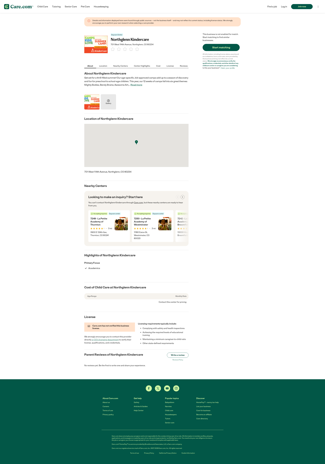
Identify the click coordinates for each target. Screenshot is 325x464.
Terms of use (108, 410)
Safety (136, 402)
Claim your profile (228, 68)
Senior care (169, 423)
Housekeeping (101, 6)
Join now (302, 6)
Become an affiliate (204, 415)
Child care (169, 410)
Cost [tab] (158, 66)
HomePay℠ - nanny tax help (207, 402)
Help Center (138, 410)
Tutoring (56, 6)
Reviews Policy (178, 360)
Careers (106, 406)
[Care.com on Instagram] (176, 388)
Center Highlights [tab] (142, 66)
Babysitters (169, 402)
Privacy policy (108, 415)
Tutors (167, 419)
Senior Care (71, 6)
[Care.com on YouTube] (167, 388)
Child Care (42, 6)
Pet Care (85, 6)
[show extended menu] (318, 6)
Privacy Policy (149, 453)
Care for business (203, 410)
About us (106, 402)
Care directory (202, 419)
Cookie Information (188, 453)
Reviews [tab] (184, 66)
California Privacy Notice (167, 453)
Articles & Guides (141, 406)
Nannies (168, 406)
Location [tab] (103, 66)
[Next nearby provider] (182, 197)
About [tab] (90, 66)
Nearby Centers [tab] (120, 66)
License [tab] (170, 66)
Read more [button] (136, 84)
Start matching (221, 47)
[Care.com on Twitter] (158, 388)
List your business (203, 406)
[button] (284, 6)
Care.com (138, 202)
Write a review (178, 355)
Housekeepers (171, 415)
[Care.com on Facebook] (149, 388)
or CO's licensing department (105, 340)
